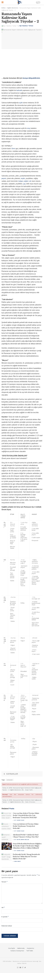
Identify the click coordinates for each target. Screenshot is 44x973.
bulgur (20, 181)
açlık (21, 103)
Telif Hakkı (29, 950)
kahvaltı (19, 90)
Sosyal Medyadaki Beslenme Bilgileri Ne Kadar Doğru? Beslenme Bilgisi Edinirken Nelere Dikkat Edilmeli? (27, 846)
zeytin (23, 178)
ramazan (10, 780)
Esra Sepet (17, 861)
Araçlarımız (30, 948)
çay (24, 184)
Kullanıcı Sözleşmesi (17, 950)
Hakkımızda (20, 948)
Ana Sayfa (11, 948)
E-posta (5, 917)
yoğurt (26, 181)
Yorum (5, 882)
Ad (3, 907)
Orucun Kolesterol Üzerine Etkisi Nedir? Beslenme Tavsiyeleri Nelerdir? (25, 826)
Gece (13, 148)
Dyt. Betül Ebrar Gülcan (21, 839)
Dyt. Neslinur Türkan (26, 26)
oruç (28, 128)
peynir (4, 178)
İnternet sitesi (7, 926)
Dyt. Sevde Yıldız (19, 820)
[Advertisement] (22, 63)
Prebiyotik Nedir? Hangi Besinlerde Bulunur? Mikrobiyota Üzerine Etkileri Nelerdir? (26, 856)
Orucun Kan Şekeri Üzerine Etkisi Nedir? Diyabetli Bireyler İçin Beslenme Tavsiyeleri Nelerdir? (26, 815)
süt (30, 181)
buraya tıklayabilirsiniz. (31, 78)
